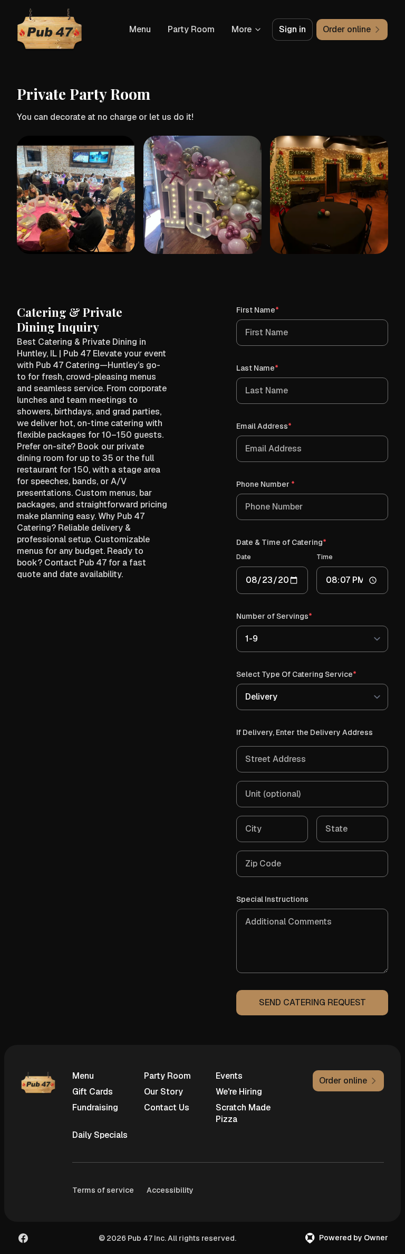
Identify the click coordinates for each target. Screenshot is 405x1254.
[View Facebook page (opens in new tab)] (23, 1238)
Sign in (292, 29)
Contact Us (166, 1107)
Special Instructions (272, 899)
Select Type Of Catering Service (311, 674)
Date (243, 557)
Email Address (279, 426)
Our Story (163, 1091)
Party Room (191, 29)
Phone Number (280, 484)
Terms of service (103, 1190)
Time (324, 557)
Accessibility (170, 1190)
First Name (272, 310)
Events (229, 1075)
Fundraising (95, 1107)
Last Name (272, 368)
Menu (140, 29)
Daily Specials (100, 1134)
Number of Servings (289, 616)
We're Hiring (239, 1091)
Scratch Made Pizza (243, 1113)
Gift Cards (92, 1091)
